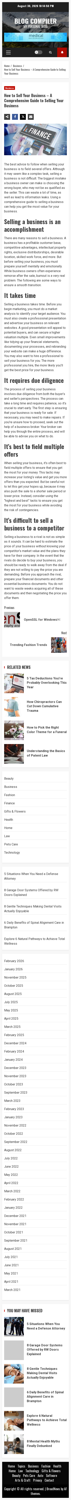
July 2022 (11, 1158)
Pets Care (11, 844)
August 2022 (13, 1150)
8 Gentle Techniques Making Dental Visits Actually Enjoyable (14, 1374)
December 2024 (15, 1043)
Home (8, 828)
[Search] (50, 52)
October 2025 (13, 986)
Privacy (37, 1480)
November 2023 (15, 1076)
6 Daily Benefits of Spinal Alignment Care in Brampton (14, 1397)
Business (9, 88)
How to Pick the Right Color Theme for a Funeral (14, 730)
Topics (62, 52)
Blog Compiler (35, 20)
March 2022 (12, 1191)
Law (7, 836)
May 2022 (11, 1175)
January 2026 (13, 969)
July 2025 (11, 1002)
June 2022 (11, 1166)
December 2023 (15, 1068)
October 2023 (13, 1084)
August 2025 (13, 994)
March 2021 (12, 1290)
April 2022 (11, 1183)
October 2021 (13, 1232)
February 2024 (14, 1051)
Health (8, 820)
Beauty (9, 778)
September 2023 (15, 1092)
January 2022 (13, 1208)
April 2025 (11, 1018)
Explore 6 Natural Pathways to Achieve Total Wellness (14, 1421)
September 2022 (15, 1142)
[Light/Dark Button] (38, 52)
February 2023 (14, 1109)
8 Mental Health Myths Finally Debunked (14, 1444)
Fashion (9, 795)
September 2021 (15, 1240)
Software (51, 1475)
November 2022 (15, 1125)
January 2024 (13, 1060)
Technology (12, 852)
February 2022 (14, 1199)
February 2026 (14, 961)
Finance (9, 803)
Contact (49, 1480)
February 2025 (14, 1035)
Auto (40, 1475)
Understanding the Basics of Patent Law (14, 754)
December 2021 (15, 1216)
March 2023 (12, 1101)
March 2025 (12, 1027)
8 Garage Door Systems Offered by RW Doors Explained (14, 1350)
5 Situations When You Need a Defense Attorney (14, 1327)
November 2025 (15, 977)
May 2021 (11, 1273)
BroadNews (53, 1488)
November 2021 (15, 1224)
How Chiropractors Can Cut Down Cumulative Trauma (14, 707)
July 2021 (11, 1257)
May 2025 (11, 1010)
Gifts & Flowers (15, 811)
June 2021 (11, 1265)
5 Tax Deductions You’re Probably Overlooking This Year (14, 683)
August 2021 (13, 1249)
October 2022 (13, 1134)
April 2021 (11, 1282)
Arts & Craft (22, 1480)
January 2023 (13, 1117)
